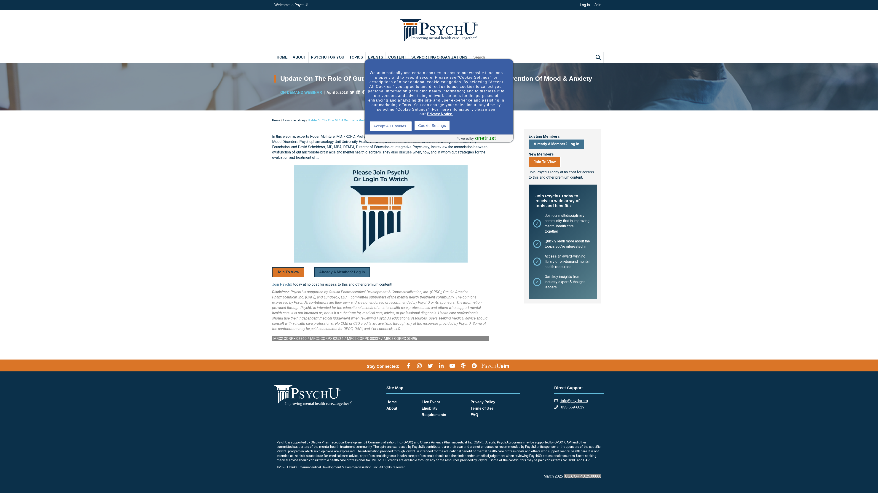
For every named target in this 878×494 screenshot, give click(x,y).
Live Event (431, 402)
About (299, 57)
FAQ (474, 415)
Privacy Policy (483, 402)
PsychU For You (327, 57)
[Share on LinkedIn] (358, 92)
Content (397, 57)
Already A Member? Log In (342, 272)
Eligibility (429, 408)
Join (597, 5)
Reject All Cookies (435, 126)
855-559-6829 (572, 407)
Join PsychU (282, 284)
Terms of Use (482, 408)
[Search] (599, 57)
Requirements (434, 415)
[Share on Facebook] (364, 92)
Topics (356, 57)
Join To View (288, 272)
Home (282, 57)
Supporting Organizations (439, 57)
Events (375, 57)
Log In (585, 5)
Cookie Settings (477, 126)
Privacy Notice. (440, 114)
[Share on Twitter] (352, 92)
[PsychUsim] (495, 365)
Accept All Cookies (391, 126)
